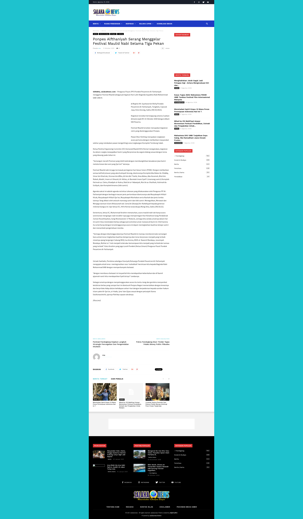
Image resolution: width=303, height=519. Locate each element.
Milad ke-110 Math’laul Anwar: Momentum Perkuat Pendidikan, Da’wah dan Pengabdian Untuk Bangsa (130, 405)
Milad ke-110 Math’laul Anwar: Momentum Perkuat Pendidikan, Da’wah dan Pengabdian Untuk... (192, 123)
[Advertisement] (166, 12)
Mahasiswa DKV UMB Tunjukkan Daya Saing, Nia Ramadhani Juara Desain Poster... (190, 137)
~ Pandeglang (189, 156)
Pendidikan (178, 143)
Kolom (177, 88)
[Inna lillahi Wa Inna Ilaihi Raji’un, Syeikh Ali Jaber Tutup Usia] (99, 468)
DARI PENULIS (117, 379)
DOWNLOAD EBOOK (164, 24)
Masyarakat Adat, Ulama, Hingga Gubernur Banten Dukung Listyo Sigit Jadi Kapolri (116, 453)
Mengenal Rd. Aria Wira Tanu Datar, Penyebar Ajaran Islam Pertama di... (158, 453)
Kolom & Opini (145, 24)
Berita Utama (189, 172)
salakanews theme (155, 516)
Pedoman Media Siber (187, 507)
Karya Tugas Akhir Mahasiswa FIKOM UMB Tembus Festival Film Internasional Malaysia (192, 97)
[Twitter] (203, 2)
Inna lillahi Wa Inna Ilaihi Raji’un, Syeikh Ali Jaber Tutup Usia (116, 467)
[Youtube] (208, 2)
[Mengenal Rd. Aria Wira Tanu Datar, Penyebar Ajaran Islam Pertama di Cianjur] (139, 454)
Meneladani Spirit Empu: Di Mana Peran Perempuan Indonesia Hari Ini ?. (104, 404)
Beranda (96, 31)
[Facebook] (194, 2)
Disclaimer (165, 507)
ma (99, 48)
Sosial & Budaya (104, 34)
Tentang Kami (112, 507)
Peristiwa (189, 168)
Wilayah (113, 34)
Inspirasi (130, 24)
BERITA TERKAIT (100, 379)
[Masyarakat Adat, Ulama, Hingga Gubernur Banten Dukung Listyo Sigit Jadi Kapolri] (99, 454)
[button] (207, 23)
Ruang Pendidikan (112, 24)
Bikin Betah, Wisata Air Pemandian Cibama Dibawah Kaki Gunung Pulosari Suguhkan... (158, 467)
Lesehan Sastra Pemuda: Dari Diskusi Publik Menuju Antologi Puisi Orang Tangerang (156, 404)
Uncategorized (179, 102)
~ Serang (120, 34)
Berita (96, 24)
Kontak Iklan (146, 507)
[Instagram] (199, 2)
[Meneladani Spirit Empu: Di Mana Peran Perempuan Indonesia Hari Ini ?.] (105, 392)
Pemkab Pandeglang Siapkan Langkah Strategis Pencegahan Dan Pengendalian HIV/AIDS (111, 344)
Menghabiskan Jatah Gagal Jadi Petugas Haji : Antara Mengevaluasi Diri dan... (191, 83)
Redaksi (130, 507)
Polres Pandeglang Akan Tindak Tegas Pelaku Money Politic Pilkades (152, 343)
